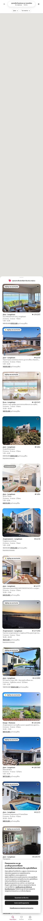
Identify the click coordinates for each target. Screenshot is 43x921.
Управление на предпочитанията (21, 908)
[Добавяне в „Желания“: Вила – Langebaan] (37, 374)
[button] (14, 323)
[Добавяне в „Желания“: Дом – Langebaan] (37, 286)
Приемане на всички (21, 898)
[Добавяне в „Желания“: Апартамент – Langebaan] (37, 510)
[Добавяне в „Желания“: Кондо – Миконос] (37, 694)
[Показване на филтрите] (39, 4)
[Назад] (4, 4)
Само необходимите (21, 903)
